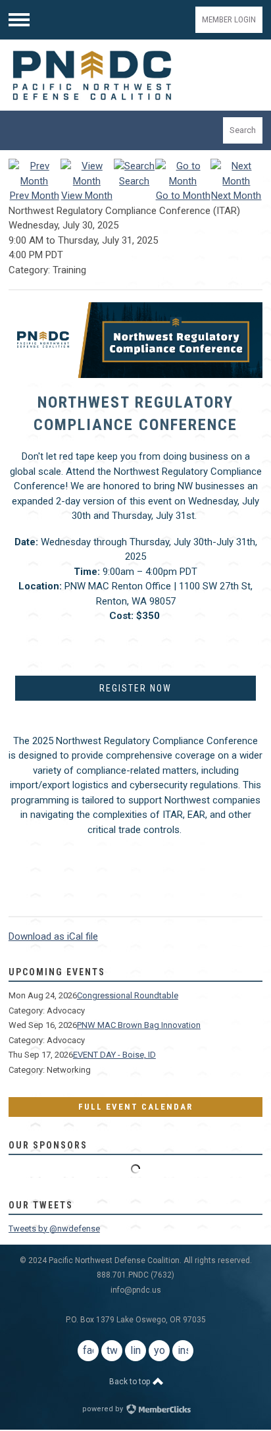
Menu (19, 20)
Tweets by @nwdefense (54, 1228)
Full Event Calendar (135, 1107)
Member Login (229, 19)
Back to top (130, 1381)
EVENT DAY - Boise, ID (114, 1055)
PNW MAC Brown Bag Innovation (139, 1025)
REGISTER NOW (135, 688)
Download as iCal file (53, 936)
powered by (103, 1409)
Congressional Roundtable (127, 995)
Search (243, 130)
